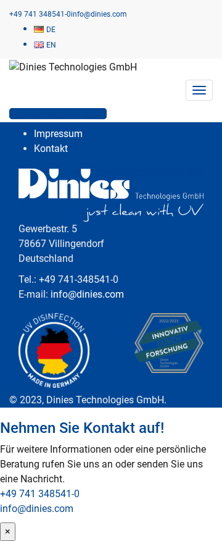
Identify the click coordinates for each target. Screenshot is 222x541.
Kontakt (51, 148)
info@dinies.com (87, 294)
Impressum (58, 134)
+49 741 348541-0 (40, 494)
